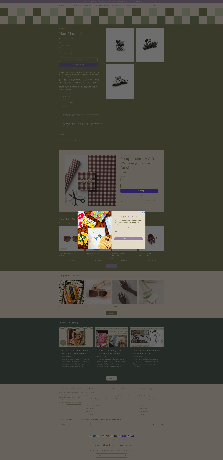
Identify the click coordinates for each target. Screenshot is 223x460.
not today (128, 243)
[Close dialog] (144, 213)
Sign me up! (128, 239)
